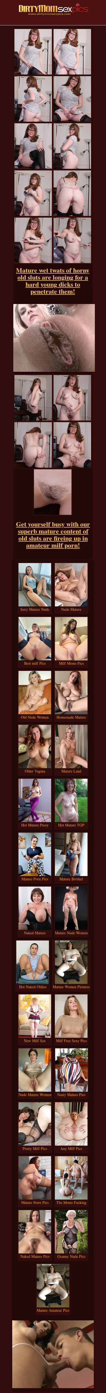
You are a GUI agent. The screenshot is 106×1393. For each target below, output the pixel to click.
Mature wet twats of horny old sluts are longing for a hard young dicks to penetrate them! (52, 280)
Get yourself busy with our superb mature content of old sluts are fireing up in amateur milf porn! (53, 534)
